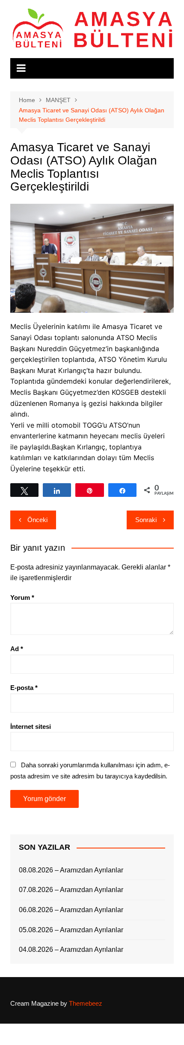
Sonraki (146, 519)
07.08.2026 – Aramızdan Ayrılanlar (71, 889)
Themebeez (85, 1003)
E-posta (24, 687)
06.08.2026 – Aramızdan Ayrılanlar (71, 909)
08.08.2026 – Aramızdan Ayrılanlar (71, 870)
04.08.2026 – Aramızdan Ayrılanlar (71, 949)
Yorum (22, 597)
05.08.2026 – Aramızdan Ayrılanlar (71, 929)
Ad (16, 648)
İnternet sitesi (30, 726)
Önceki (37, 519)
